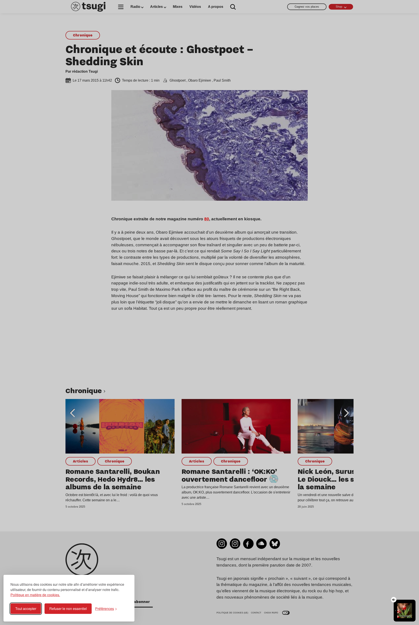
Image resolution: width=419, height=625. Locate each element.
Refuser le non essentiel (68, 608)
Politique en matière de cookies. (35, 594)
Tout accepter (25, 608)
